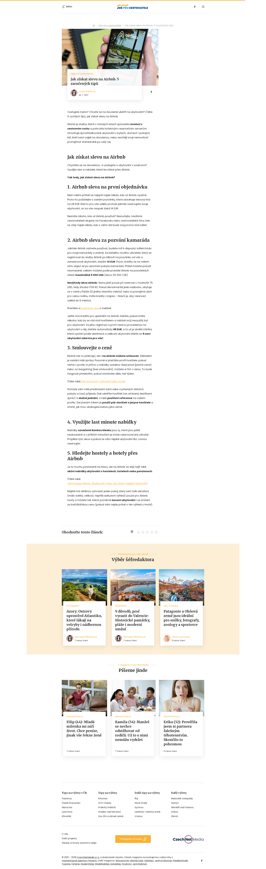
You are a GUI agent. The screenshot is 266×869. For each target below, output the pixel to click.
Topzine (66, 864)
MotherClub (136, 860)
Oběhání (149, 860)
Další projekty (69, 838)
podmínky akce (90, 308)
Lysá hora (67, 811)
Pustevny (67, 798)
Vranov (139, 816)
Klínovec (103, 798)
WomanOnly (122, 860)
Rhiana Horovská (181, 636)
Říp (136, 798)
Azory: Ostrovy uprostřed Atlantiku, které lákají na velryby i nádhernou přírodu (84, 620)
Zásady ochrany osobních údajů (79, 842)
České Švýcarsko (71, 803)
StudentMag (87, 864)
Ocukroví (127, 864)
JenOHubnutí (140, 864)
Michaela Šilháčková (86, 636)
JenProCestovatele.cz (94, 25)
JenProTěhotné (163, 860)
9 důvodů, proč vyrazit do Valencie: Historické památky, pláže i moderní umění (132, 620)
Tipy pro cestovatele (109, 25)
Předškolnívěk (180, 860)
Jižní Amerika (171, 605)
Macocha (67, 807)
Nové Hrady (141, 803)
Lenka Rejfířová (87, 91)
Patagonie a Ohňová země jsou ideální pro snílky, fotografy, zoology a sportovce (181, 618)
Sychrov (139, 807)
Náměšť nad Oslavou (182, 807)
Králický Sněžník (107, 807)
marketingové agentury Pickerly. (79, 860)
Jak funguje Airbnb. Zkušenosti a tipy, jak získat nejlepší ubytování (107, 483)
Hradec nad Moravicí (109, 811)
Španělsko (120, 605)
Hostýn (175, 803)
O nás (65, 834)
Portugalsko (73, 605)
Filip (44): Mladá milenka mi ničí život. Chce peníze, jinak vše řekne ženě (84, 728)
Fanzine (75, 864)
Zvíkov (174, 811)
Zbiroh (174, 816)
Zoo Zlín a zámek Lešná (110, 816)
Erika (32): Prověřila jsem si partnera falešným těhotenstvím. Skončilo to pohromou (180, 733)
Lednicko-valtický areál (147, 811)
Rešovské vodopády (182, 798)
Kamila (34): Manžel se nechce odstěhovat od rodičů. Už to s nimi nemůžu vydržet (132, 731)
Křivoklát (66, 816)
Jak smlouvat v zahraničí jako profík (103, 381)
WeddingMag (102, 864)
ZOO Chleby (104, 803)
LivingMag (115, 864)
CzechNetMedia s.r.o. (88, 857)
